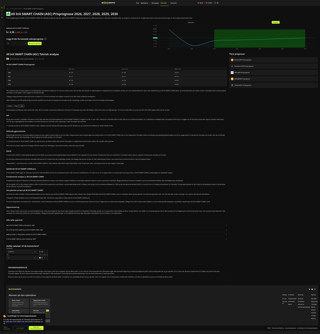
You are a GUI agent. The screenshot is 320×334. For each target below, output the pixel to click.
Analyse (313, 310)
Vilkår (268, 328)
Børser (290, 304)
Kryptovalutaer (292, 298)
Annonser (173, 3)
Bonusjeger (155, 3)
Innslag (313, 315)
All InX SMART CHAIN (16, 8)
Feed (137, 3)
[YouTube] (312, 289)
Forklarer (313, 313)
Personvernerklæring (278, 328)
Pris (7, 8)
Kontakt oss (301, 304)
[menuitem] (2, 7)
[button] (116, 225)
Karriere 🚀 (284, 302)
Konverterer (291, 301)
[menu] (2, 12)
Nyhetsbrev (144, 3)
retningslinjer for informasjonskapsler (17, 324)
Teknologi (314, 304)
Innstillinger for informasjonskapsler (307, 328)
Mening (313, 318)
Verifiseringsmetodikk (304, 307)
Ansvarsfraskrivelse (290, 328)
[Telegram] (315, 289)
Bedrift (313, 307)
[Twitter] (309, 289)
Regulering (314, 301)
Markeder (164, 3)
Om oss (284, 298)
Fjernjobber (301, 301)
